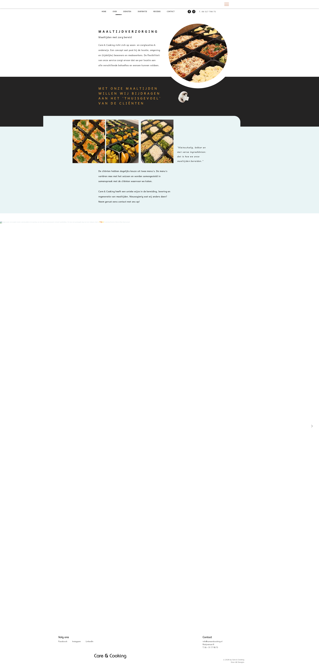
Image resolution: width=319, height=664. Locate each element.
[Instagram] (193, 11)
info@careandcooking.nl (212, 641)
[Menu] (227, 4)
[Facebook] (189, 11)
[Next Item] (312, 426)
